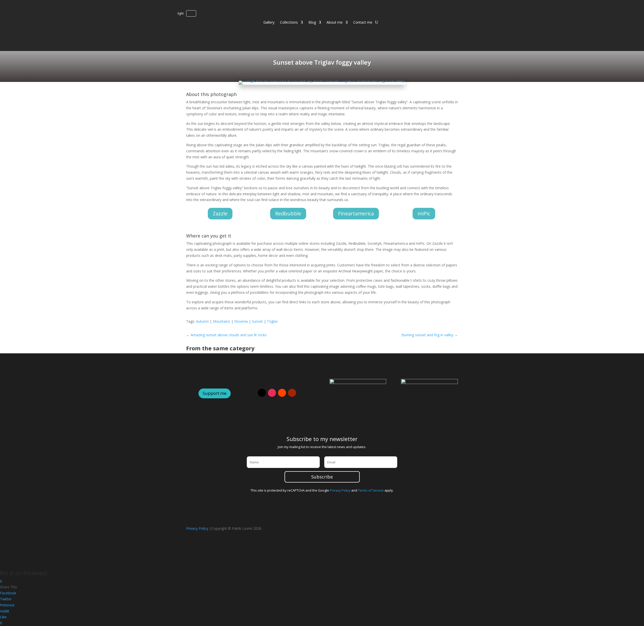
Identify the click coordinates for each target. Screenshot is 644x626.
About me (335, 22)
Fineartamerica (356, 213)
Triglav (272, 321)
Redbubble (288, 213)
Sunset (257, 321)
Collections (289, 22)
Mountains (221, 321)
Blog (312, 22)
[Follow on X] (262, 393)
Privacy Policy (340, 490)
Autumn (202, 321)
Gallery (268, 22)
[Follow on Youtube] (292, 393)
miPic (424, 213)
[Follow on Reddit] (282, 393)
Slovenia (241, 321)
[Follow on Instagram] (272, 393)
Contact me (362, 22)
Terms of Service (371, 490)
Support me (214, 393)
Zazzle (220, 213)
